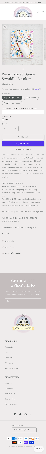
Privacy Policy (10, 394)
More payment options (23, 149)
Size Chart (9, 358)
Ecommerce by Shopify (31, 446)
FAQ (6, 352)
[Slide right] (28, 69)
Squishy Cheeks (17, 446)
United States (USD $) (21, 430)
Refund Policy (10, 399)
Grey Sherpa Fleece (12, 103)
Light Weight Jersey (12, 98)
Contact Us (9, 347)
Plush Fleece (31, 98)
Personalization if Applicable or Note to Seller (20, 108)
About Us (8, 383)
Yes (6, 119)
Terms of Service (11, 404)
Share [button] (6, 233)
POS (22, 446)
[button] (3, 12)
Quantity (5, 124)
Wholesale (9, 363)
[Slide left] (17, 69)
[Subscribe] (38, 301)
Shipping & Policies (12, 368)
